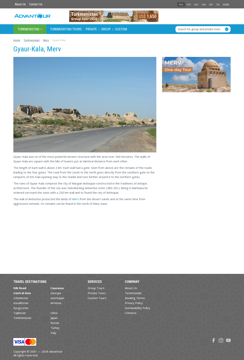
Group (106, 29)
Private (91, 29)
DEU (196, 4)
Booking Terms (135, 298)
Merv (75, 199)
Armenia (56, 303)
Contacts (130, 313)
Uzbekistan (20, 298)
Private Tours (97, 293)
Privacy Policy (134, 303)
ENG (181, 4)
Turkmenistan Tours (66, 29)
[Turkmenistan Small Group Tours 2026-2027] (122, 16)
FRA (204, 4)
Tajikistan (19, 313)
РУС (189, 4)
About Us (20, 4)
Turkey (55, 328)
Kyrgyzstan (20, 308)
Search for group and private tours (199, 29)
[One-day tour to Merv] (196, 76)
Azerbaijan (57, 298)
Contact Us (35, 4)
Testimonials (133, 293)
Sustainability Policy (137, 308)
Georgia (56, 293)
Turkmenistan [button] (29, 29)
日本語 (226, 4)
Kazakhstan (20, 303)
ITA (217, 4)
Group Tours (96, 288)
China (54, 313)
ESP (211, 4)
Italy (53, 333)
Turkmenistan (22, 318)
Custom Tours (97, 298)
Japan (54, 318)
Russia (55, 323)
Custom (121, 29)
